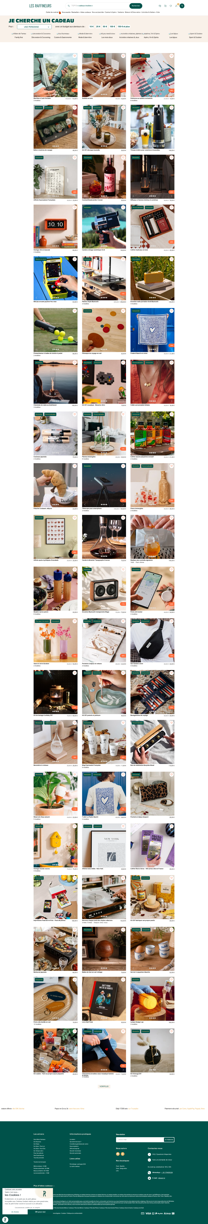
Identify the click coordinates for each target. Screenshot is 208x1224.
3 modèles (37, 100)
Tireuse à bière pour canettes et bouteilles (145, 150)
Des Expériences (39, 1155)
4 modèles (133, 304)
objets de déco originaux (138, 1201)
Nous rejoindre (74, 1146)
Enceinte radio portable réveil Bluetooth (144, 301)
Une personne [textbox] (31, 27)
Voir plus (104, 1086)
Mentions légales (55, 1213)
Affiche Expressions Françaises (44, 200)
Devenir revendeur (75, 1151)
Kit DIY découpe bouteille (91, 150)
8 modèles (133, 100)
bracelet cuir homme (107, 1201)
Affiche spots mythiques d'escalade (46, 560)
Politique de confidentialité (74, 1213)
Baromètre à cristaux (41, 765)
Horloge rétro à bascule (42, 250)
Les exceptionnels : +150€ (41, 1173)
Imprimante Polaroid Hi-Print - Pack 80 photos (49, 920)
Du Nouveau (37, 1142)
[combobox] (32, 26)
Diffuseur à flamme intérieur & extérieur (144, 200)
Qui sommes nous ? (75, 1142)
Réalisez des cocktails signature (141, 560)
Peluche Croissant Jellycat (43, 508)
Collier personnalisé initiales (140, 405)
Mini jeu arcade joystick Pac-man (45, 301)
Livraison (72, 1139)
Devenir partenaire (75, 1153)
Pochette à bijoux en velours (92, 664)
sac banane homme (123, 1201)
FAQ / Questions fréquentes (161, 1154)
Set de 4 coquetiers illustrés (140, 972)
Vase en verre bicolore (41, 664)
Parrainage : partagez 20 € (78, 1164)
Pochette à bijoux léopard (139, 817)
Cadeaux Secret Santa (126, 1208)
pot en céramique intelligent (57, 1201)
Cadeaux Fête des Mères (75, 1208)
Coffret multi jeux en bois (139, 250)
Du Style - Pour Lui (39, 1146)
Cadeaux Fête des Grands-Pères (108, 1208)
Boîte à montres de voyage (43, 150)
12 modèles (37, 1024)
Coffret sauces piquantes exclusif (142, 457)
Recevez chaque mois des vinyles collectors (97, 920)
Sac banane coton (136, 664)
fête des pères (140, 1203)
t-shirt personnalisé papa (75, 1201)
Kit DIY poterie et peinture (91, 715)
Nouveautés (66, 12)
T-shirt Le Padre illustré (90, 817)
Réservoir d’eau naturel (42, 817)
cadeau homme (85, 1194)
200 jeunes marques (83, 1196)
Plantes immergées (88, 457)
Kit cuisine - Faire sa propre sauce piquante (49, 1074)
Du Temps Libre (38, 1151)
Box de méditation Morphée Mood (142, 765)
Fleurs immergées (136, 508)
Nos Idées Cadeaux (39, 1139)
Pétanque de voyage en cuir (92, 353)
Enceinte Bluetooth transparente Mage (95, 612)
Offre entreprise (74, 1148)
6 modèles (85, 459)
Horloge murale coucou (42, 869)
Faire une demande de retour (162, 1160)
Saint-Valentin (165, 1203)
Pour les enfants (38, 1153)
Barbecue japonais (40, 972)
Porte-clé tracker (136, 612)
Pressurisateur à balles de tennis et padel (48, 353)
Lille (117, 1171)
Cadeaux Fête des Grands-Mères (58, 1208)
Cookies (63, 1213)
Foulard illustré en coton (138, 353)
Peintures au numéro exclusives (141, 98)
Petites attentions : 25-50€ (41, 1168)
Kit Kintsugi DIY (135, 1074)
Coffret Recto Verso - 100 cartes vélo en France (146, 869)
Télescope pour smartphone (92, 508)
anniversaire (157, 1203)
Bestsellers (75, 12)
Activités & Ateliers (148, 12)
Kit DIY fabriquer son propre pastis (142, 920)
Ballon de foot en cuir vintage (92, 972)
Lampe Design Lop (136, 1022)
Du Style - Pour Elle (39, 1148)
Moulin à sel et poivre (41, 612)
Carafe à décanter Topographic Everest (96, 560)
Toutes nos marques (40, 1162)
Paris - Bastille (120, 1166)
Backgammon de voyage (139, 715)
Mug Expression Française (91, 765)
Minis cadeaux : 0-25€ (40, 1166)
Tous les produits (39, 1158)
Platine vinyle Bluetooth (90, 301)
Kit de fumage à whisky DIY (43, 715)
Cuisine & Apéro (111, 12)
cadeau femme (101, 1194)
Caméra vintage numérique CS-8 (93, 250)
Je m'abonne (169, 1139)
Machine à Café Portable (42, 98)
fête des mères (148, 1203)
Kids (158, 12)
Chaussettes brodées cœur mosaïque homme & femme (98, 1074)
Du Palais (36, 1144)
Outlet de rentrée (52, 12)
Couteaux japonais (40, 457)
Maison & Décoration (132, 12)
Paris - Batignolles (121, 1168)
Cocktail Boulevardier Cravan (92, 200)
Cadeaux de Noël (138, 1208)
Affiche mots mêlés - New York (92, 869)
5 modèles (37, 819)
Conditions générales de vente (79, 1144)
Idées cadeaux (85, 12)
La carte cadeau (75, 1166)
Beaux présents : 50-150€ (41, 1171)
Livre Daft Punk (87, 1022)
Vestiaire (121, 12)
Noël (133, 1203)
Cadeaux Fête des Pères (91, 1208)
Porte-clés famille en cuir (42, 1022)
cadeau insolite (112, 1194)
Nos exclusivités (98, 12)
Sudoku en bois (87, 98)
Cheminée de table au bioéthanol (45, 405)
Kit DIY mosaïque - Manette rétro (93, 405)
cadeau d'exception (125, 1194)
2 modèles (37, 252)
